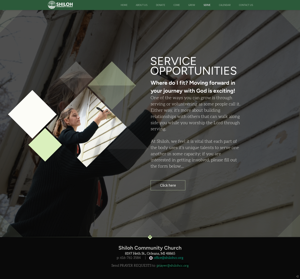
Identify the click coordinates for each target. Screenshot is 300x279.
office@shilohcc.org (168, 258)
